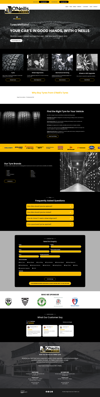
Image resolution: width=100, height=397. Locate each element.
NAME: (20, 244)
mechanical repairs (65, 75)
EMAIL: (20, 249)
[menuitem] (67, 7)
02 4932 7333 (65, 375)
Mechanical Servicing (62, 73)
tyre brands (14, 75)
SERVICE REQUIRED (23, 259)
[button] (50, 206)
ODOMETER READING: (44, 254)
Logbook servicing (55, 75)
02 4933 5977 (35, 375)
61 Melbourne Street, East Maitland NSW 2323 (35, 373)
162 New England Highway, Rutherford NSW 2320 (65, 373)
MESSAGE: (21, 271)
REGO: (20, 254)
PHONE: (52, 244)
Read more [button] (30, 333)
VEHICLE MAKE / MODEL (55, 249)
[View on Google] (29, 327)
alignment (33, 75)
